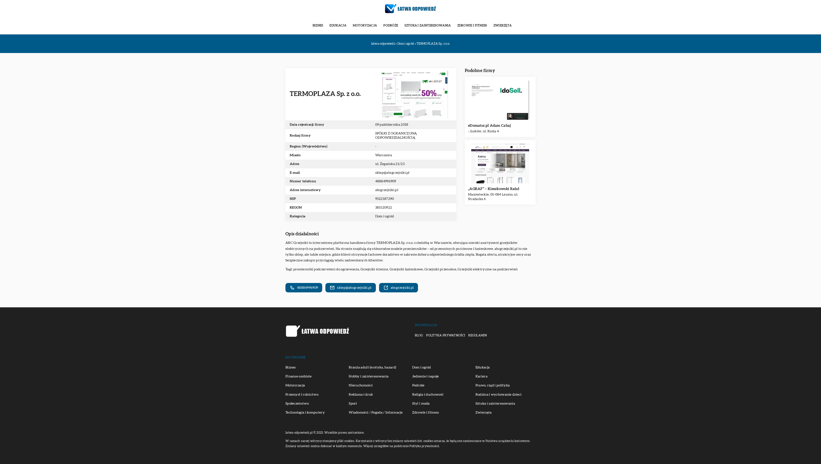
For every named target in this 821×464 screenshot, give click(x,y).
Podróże (390, 25)
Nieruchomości (361, 385)
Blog (419, 335)
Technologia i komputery (305, 412)
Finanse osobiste (298, 376)
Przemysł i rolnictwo (301, 394)
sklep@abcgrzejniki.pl (392, 172)
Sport (353, 403)
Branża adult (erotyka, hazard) (372, 367)
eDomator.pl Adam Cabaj (489, 125)
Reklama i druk (361, 394)
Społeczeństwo (297, 403)
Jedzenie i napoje (425, 376)
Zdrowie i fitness (472, 25)
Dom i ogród (384, 216)
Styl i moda (421, 403)
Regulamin (477, 335)
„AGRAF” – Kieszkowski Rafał (493, 189)
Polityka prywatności (445, 335)
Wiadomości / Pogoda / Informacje (376, 412)
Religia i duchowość (428, 394)
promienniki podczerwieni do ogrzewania (326, 269)
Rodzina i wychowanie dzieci (498, 394)
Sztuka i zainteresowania (428, 25)
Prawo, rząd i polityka (492, 385)
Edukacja (337, 25)
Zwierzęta (502, 25)
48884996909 (385, 181)
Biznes (318, 25)
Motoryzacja (365, 25)
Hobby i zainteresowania (368, 376)
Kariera (481, 376)
